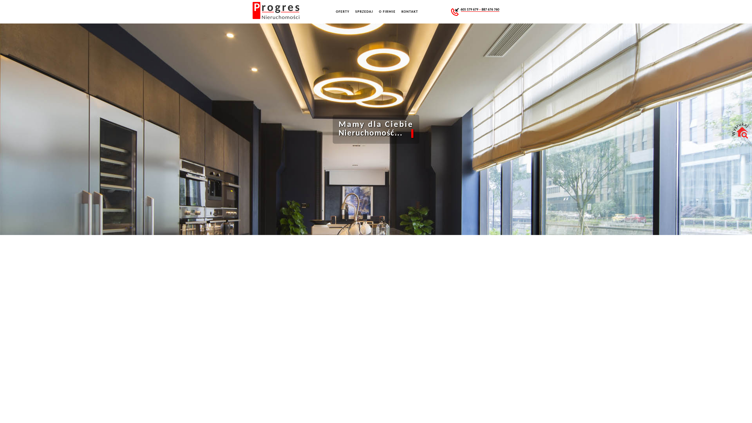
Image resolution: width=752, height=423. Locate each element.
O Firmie (387, 12)
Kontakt (409, 12)
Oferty (342, 12)
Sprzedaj (364, 12)
